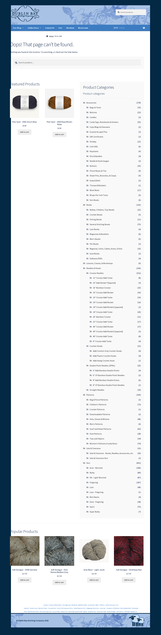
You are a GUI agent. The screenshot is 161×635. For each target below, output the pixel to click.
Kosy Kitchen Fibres (33, 611)
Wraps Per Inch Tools (99, 195)
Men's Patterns (96, 424)
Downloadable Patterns (100, 414)
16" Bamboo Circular (102, 287)
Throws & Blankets (98, 185)
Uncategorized (66, 605)
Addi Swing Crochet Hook (103, 360)
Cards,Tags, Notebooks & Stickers (104, 122)
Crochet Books (96, 214)
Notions (93, 166)
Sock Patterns (96, 433)
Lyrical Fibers (56, 611)
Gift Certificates (96, 136)
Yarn (88, 463)
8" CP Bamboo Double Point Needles (109, 385)
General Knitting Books (100, 224)
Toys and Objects (97, 438)
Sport (92, 507)
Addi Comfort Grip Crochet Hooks (107, 351)
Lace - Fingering (96, 492)
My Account (83, 28)
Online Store (33, 28)
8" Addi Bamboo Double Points (106, 380)
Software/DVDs (96, 258)
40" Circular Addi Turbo (102, 336)
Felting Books (96, 219)
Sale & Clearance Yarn (99, 458)
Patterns (90, 395)
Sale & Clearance (93, 448)
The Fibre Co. (120, 611)
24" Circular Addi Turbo (102, 312)
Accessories (91, 102)
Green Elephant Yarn (80, 608)
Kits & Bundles (96, 156)
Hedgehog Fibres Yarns (92, 608)
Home (51, 36)
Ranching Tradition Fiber (75, 611)
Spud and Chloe (101, 611)
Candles (93, 117)
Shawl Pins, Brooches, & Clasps (103, 175)
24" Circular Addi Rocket (103, 302)
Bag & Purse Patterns (99, 399)
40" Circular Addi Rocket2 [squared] (108, 331)
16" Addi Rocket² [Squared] (104, 283)
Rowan (85, 611)
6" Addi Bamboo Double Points (106, 370)
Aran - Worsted (96, 468)
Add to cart (24, 132)
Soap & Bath (95, 180)
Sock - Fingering (97, 502)
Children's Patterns (98, 404)
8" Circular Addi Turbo (102, 341)
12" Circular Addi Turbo (102, 278)
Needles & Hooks (93, 268)
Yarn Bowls (94, 200)
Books (89, 205)
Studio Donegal (111, 611)
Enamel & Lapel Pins (98, 132)
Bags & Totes (95, 107)
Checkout (70, 28)
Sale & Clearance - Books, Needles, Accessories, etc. (111, 453)
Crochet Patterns (97, 409)
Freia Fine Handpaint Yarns (65, 608)
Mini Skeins (94, 497)
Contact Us (49, 28)
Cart (60, 28)
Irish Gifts (94, 146)
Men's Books (95, 239)
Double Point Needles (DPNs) (102, 365)
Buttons (93, 112)
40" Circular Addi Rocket (103, 326)
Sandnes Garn (92, 611)
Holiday (93, 141)
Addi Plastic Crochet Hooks (104, 356)
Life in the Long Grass (46, 611)
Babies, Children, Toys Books (102, 209)
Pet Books (94, 244)
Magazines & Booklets (99, 234)
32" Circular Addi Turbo (102, 321)
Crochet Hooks (96, 346)
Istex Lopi (103, 608)
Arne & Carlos (34, 608)
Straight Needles (97, 390)
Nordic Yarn (64, 611)
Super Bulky (95, 511)
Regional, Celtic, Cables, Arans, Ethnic (106, 248)
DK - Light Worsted (98, 477)
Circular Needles (97, 273)
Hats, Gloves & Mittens (99, 419)
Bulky (92, 472)
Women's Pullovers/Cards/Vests (103, 443)
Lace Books (94, 229)
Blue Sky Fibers (42, 608)
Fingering (94, 482)
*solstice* (26, 608)
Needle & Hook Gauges (99, 161)
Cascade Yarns (52, 608)
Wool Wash (94, 190)
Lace (92, 487)
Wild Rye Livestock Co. (131, 611)
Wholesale (74, 605)
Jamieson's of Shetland (113, 608)
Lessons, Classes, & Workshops (99, 263)
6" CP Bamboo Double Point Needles (109, 375)
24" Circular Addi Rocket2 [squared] (108, 307)
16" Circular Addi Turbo (102, 297)
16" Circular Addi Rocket (103, 292)
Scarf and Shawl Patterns (100, 429)
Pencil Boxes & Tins (98, 171)
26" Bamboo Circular (102, 317)
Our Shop (17, 28)
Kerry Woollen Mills (125, 608)
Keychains (94, 151)
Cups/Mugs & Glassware (100, 127)
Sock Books (94, 253)
